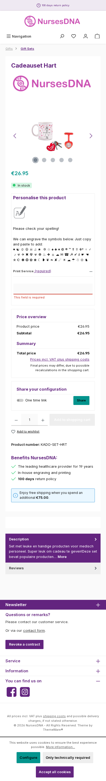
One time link (36, 400)
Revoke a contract (24, 644)
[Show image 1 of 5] (35, 160)
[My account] (86, 36)
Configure (28, 758)
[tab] (53, 548)
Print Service (23, 271)
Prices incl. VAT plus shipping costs (59, 359)
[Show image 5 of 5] (70, 160)
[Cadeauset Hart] (53, 135)
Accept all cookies (55, 772)
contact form (34, 631)
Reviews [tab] (16, 568)
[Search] (62, 36)
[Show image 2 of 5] (44, 160)
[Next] (91, 136)
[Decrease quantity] (16, 420)
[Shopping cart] (97, 36)
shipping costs (54, 716)
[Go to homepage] (53, 21)
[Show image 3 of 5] (53, 160)
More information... (60, 747)
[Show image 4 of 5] (62, 160)
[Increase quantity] (43, 420)
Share (81, 400)
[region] (53, 135)
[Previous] (15, 136)
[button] (53, 270)
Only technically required (68, 758)
